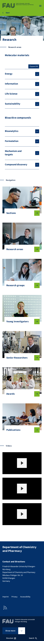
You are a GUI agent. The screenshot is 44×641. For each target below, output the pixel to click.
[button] (22, 463)
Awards (10, 394)
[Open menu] (40, 6)
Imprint (5, 596)
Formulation (11, 141)
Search (31, 638)
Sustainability (12, 104)
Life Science (11, 94)
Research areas (14, 249)
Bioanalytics (11, 131)
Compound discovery (16, 164)
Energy (8, 74)
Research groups (15, 285)
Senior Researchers (17, 357)
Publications (13, 430)
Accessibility (25, 596)
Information (11, 84)
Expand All (34, 66)
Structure (9, 638)
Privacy (14, 596)
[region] (22, 463)
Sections (11, 213)
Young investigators (17, 321)
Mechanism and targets (13, 152)
